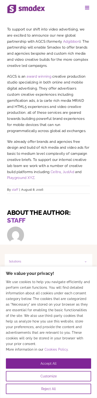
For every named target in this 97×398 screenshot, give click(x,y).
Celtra (56, 172)
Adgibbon (71, 41)
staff (15, 189)
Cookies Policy (56, 349)
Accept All (48, 363)
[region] (48, 332)
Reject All (48, 389)
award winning (39, 76)
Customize (48, 376)
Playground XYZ (20, 178)
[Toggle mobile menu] (87, 7)
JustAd (68, 172)
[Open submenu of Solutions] (85, 261)
